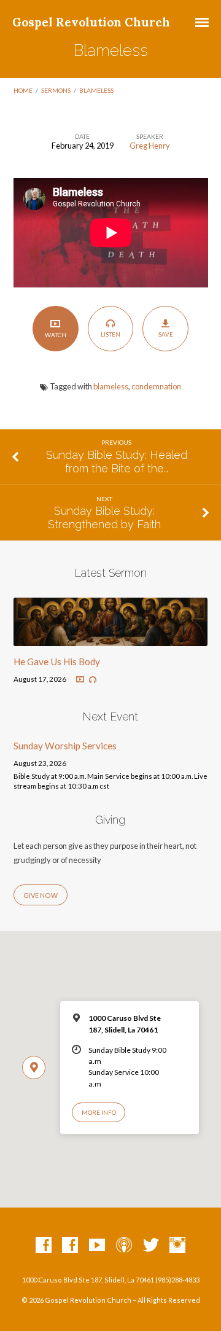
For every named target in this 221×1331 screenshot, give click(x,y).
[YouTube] (97, 1246)
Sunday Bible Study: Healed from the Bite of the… (116, 461)
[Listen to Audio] (92, 680)
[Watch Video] (80, 680)
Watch (55, 334)
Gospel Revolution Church (91, 22)
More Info (99, 1112)
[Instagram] (177, 1246)
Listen (110, 334)
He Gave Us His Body (57, 661)
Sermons (56, 90)
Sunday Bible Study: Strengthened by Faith (104, 517)
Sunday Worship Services (65, 745)
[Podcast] (124, 1246)
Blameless (96, 90)
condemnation (156, 386)
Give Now (40, 895)
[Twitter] (151, 1246)
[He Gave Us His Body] (111, 639)
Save (165, 334)
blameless (110, 386)
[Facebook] (44, 1246)
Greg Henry (150, 145)
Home (23, 90)
